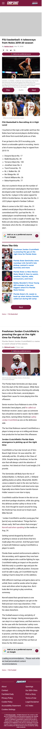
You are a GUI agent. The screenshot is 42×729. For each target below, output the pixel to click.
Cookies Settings (8, 709)
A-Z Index (29, 706)
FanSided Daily (8, 694)
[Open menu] (3, 3)
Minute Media (12, 714)
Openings (29, 686)
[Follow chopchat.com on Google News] (36, 235)
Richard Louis (9, 347)
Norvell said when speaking (13, 527)
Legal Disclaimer (32, 702)
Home (4, 314)
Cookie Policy (7, 702)
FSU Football (12, 670)
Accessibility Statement (11, 706)
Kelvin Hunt (8, 46)
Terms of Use (30, 698)
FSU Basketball (13, 314)
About (4, 686)
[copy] (14, 50)
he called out (30, 408)
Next (34, 90)
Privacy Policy (7, 698)
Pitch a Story (30, 694)
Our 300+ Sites (31, 690)
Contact (5, 690)
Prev (8, 90)
